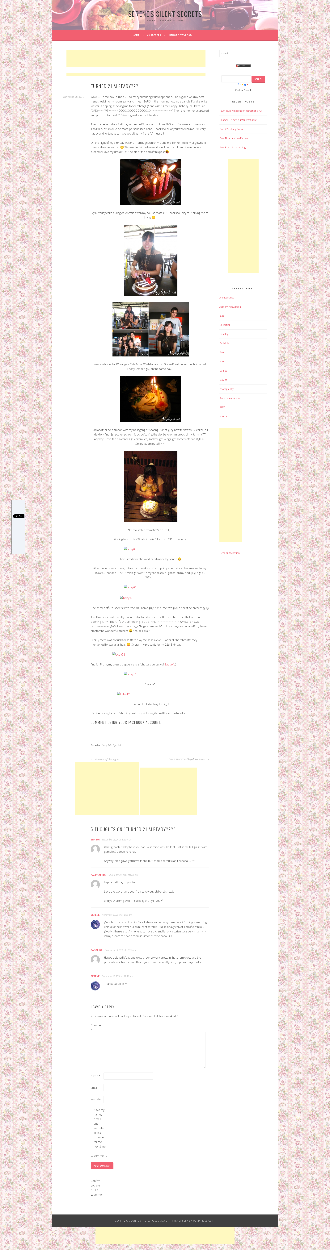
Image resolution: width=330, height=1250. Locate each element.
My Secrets (154, 35)
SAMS (222, 407)
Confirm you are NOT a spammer (97, 1187)
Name (95, 1076)
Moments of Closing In (106, 759)
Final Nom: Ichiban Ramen (233, 138)
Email (95, 1088)
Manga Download (180, 35)
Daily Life (107, 745)
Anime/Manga (226, 297)
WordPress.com (203, 1220)
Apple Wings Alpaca (230, 306)
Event (222, 352)
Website (96, 1099)
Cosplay (223, 334)
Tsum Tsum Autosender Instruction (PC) (240, 110)
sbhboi (95, 839)
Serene (95, 914)
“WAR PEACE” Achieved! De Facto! (187, 759)
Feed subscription (230, 553)
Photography (226, 389)
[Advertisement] (135, 58)
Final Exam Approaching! (232, 147)
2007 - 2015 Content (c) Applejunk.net (142, 1220)
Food (222, 361)
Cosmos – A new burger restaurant (237, 120)
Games (223, 370)
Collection (225, 325)
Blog (221, 315)
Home (136, 35)
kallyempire (98, 875)
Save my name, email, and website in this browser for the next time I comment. (100, 1132)
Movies (223, 379)
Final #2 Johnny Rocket (231, 129)
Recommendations (229, 398)
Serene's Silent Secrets (165, 14)
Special (117, 745)
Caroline (96, 950)
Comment (97, 1027)
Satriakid (169, 664)
